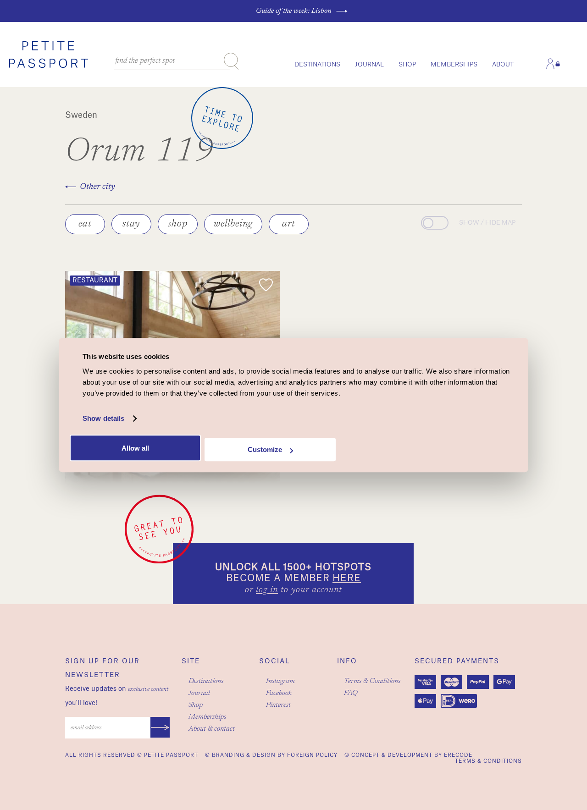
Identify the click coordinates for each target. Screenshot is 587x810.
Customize (265, 449)
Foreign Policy (312, 755)
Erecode (458, 755)
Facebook (279, 693)
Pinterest (278, 705)
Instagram (280, 681)
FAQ (351, 693)
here (346, 579)
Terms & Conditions (372, 681)
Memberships (454, 64)
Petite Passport (171, 755)
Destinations (317, 64)
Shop (407, 64)
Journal (369, 64)
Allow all (135, 448)
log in (267, 590)
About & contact (211, 729)
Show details (103, 418)
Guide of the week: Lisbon (294, 11)
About (503, 64)
